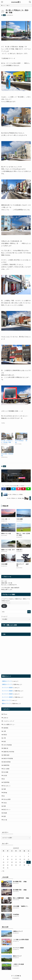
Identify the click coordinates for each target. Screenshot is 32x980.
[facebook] (12, 976)
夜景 (4, 741)
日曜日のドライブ (7, 681)
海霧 (4, 789)
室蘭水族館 (6, 755)
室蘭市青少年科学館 (8, 751)
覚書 (4, 806)
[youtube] (18, 976)
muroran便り (16, 2)
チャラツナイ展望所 (7, 687)
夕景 (4, 738)
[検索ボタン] (30, 2)
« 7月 (2, 871)
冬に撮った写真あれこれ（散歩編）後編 (7, 441)
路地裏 (5, 813)
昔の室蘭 (5, 772)
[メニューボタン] (2, 2)
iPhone (5, 714)
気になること (6, 785)
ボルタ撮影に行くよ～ (9, 724)
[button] (3, 488)
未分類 (5, 775)
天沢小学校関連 (7, 745)
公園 (4, 731)
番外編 (5, 792)
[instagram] (16, 976)
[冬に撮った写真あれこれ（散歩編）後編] (7, 436)
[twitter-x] (14, 976)
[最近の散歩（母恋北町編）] (7, 449)
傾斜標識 (5, 728)
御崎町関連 (6, 765)
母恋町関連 (6, 782)
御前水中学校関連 (8, 758)
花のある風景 (6, 799)
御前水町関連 (6, 762)
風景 (4, 15)
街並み (5, 803)
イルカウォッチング (8, 721)
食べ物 (5, 820)
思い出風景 (6, 768)
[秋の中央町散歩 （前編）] (21, 436)
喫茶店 (5, 734)
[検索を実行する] (29, 611)
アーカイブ (4, 616)
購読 (4, 606)
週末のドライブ (6, 700)
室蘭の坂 (5, 748)
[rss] (20, 976)
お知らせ (5, 717)
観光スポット (6, 809)
